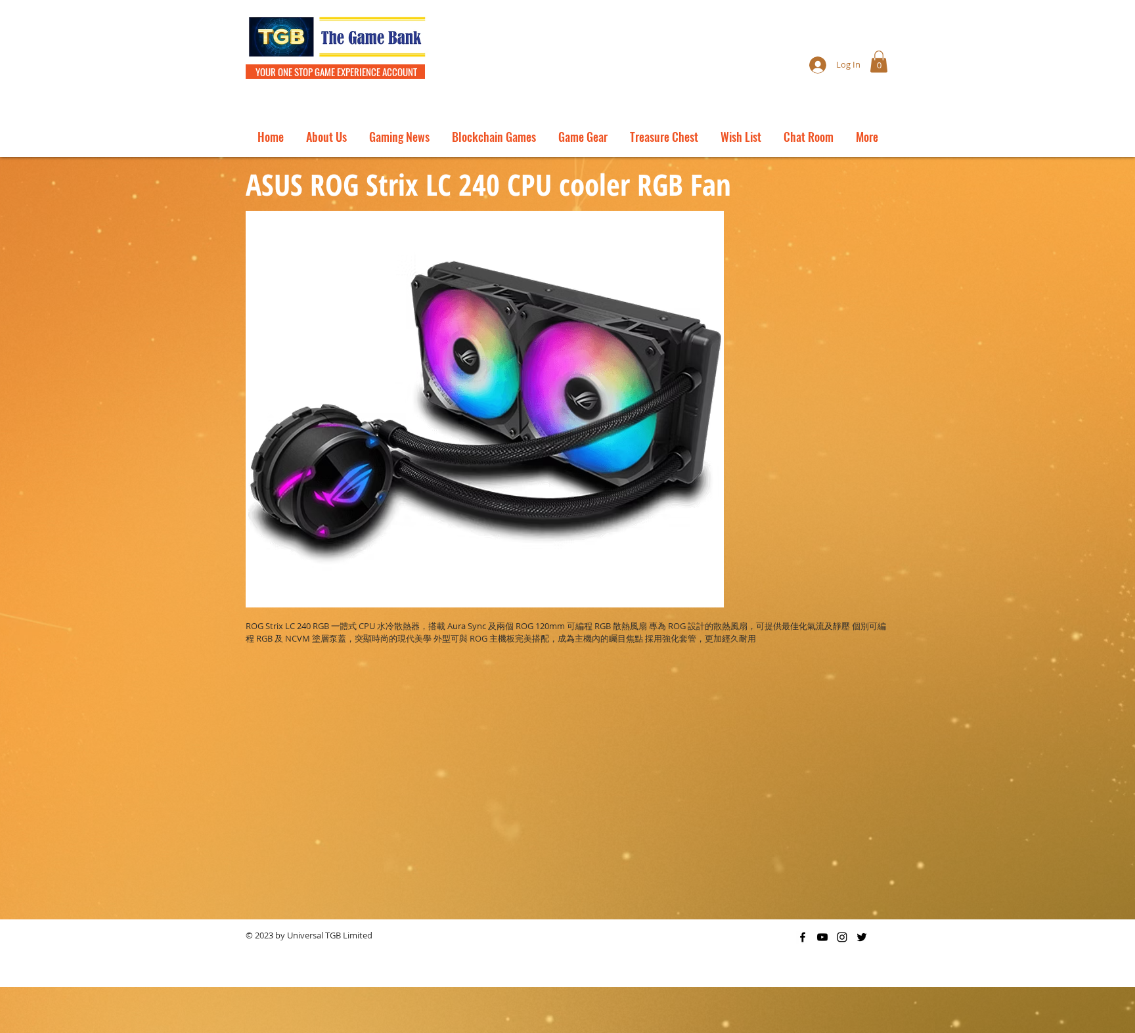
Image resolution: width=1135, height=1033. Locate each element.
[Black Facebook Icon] (802, 937)
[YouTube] (822, 937)
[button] (879, 61)
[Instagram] (842, 937)
